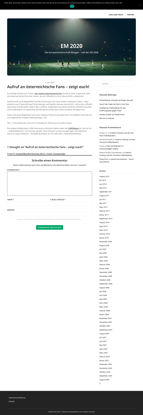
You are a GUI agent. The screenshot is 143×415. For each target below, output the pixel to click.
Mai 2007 (103, 345)
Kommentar (13, 170)
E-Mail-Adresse (58, 199)
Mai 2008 (103, 299)
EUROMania (73, 128)
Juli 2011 (102, 199)
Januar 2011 (104, 215)
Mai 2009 (103, 253)
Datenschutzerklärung (17, 398)
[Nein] (140, 5)
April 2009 (103, 257)
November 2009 (105, 241)
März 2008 (103, 307)
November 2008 (105, 276)
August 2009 (104, 245)
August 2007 (104, 333)
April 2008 (103, 303)
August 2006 (104, 380)
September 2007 (105, 330)
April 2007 (103, 349)
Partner (130, 15)
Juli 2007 (102, 337)
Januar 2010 (104, 238)
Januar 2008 (104, 314)
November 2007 (105, 322)
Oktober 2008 (104, 280)
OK (72, 6)
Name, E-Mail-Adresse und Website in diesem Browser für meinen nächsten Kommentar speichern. (50, 219)
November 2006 (105, 368)
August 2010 (104, 222)
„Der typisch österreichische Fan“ (48, 93)
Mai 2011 (103, 203)
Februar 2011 (104, 211)
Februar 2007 (104, 356)
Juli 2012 (102, 180)
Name (10, 199)
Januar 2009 (104, 268)
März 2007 (103, 353)
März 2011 (103, 207)
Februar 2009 (104, 264)
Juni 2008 (103, 295)
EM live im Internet (106, 118)
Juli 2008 (102, 291)
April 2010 (103, 226)
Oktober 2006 (104, 372)
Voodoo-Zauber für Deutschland (111, 114)
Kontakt (11, 401)
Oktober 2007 (104, 326)
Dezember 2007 (105, 318)
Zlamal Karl (103, 159)
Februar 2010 (104, 234)
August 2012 (104, 176)
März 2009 (103, 261)
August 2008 (104, 287)
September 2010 (105, 218)
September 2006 (105, 376)
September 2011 (105, 192)
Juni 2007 (103, 341)
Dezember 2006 (105, 364)
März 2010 (103, 230)
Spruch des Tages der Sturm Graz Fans (114, 104)
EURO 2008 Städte (116, 15)
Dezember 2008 (105, 272)
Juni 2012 (103, 184)
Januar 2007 (104, 360)
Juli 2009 (102, 249)
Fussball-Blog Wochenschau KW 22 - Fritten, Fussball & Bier (40, 154)
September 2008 (105, 284)
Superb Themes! (89, 412)
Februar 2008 (104, 310)
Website (11, 210)
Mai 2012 (103, 188)
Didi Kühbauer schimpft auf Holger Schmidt (116, 100)
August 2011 (104, 195)
